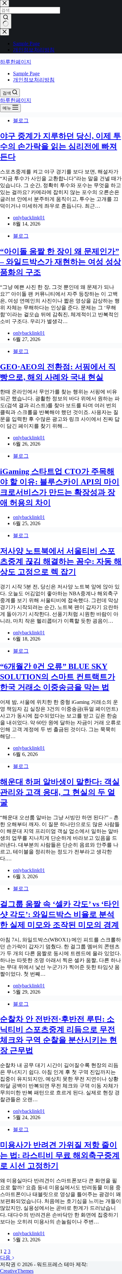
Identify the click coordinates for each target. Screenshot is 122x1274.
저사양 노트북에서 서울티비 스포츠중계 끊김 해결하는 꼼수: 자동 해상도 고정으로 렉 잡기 (61, 561)
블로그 (21, 120)
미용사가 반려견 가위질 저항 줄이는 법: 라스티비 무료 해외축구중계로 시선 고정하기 (60, 1155)
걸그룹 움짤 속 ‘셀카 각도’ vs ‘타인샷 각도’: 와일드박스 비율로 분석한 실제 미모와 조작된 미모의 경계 (59, 914)
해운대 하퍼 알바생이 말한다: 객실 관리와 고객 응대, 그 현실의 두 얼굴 (60, 792)
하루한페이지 (15, 62)
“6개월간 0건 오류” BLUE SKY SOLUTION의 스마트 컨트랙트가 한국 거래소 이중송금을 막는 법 (57, 676)
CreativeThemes (17, 1271)
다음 (6, 1257)
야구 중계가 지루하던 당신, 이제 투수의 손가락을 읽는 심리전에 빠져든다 (60, 146)
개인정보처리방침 (34, 79)
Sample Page (26, 73)
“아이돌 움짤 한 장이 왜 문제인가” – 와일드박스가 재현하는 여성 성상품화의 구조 (60, 261)
